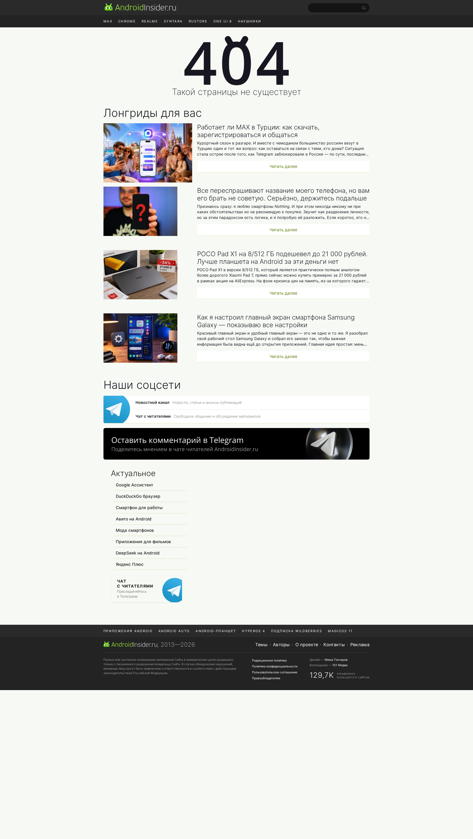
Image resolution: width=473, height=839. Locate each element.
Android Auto (174, 631)
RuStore (198, 21)
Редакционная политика (269, 660)
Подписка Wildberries (296, 631)
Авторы (281, 644)
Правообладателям (266, 678)
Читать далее (283, 166)
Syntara (173, 21)
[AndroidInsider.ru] (140, 7)
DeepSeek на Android (138, 553)
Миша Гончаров (336, 659)
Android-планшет (216, 631)
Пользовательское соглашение (274, 672)
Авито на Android (134, 519)
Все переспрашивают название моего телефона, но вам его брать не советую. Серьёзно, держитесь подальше (283, 194)
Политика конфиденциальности (274, 666)
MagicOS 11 (340, 631)
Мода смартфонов (135, 530)
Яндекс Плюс (130, 564)
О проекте (306, 644)
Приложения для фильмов (143, 541)
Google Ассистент (134, 484)
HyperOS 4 (253, 631)
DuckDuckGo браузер (138, 496)
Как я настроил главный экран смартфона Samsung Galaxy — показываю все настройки (276, 321)
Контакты (334, 644)
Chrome (127, 21)
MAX (107, 21)
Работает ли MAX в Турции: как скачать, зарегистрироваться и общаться (258, 131)
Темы (261, 644)
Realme (150, 21)
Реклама (360, 644)
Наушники (249, 21)
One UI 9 (222, 21)
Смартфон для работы (139, 507)
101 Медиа (340, 665)
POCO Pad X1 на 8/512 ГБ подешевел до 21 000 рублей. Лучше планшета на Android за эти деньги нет (282, 257)
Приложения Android (127, 631)
